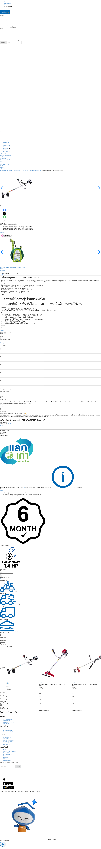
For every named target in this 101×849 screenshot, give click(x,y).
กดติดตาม (8, 332)
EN (5, 8)
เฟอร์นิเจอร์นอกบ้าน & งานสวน (6, 170)
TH (3, 8)
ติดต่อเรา (5, 758)
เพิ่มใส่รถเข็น (3, 578)
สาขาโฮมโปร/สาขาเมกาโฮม (9, 751)
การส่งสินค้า (6, 738)
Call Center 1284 (7, 760)
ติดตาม (18, 766)
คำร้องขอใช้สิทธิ (6, 744)
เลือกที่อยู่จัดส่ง (12, 27)
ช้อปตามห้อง (6, 141)
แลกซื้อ (1, 490)
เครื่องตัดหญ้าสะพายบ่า (26, 170)
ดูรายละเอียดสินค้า (43, 710)
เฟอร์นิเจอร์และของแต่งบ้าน (6, 156)
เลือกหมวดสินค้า (8, 138)
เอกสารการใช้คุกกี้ (7, 743)
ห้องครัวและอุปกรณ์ (4, 164)
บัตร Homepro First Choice (9, 731)
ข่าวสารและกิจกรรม (7, 754)
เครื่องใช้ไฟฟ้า (3, 154)
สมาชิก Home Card (7, 729)
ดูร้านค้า (2, 342)
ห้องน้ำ (1, 161)
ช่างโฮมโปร (6, 148)
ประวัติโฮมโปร (6, 749)
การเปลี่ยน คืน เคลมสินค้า (9, 722)
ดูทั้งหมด (2, 232)
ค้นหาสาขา (7, 4)
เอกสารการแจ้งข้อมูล (8, 741)
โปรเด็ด (5, 150)
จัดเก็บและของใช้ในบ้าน (5, 159)
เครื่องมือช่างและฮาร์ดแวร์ (6, 168)
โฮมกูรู (4, 147)
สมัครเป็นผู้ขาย (7, 3)
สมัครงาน (5, 755)
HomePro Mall (6, 144)
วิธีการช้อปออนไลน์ (7, 719)
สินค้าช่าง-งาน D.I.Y (7, 145)
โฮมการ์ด (6, 1)
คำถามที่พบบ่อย (6, 720)
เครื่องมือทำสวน (17, 170)
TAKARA (2, 418)
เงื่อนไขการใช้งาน (7, 737)
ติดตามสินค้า (6, 723)
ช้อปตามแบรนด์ (6, 142)
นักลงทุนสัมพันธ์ (6, 752)
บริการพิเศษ (5, 151)
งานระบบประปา (3, 162)
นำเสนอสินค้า (6, 757)
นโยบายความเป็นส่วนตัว (8, 740)
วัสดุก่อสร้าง (2, 167)
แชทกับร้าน (2, 344)
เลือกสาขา (16, 40)
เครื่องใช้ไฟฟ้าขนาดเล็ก (5, 155)
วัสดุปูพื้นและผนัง (4, 165)
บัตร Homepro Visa (7, 730)
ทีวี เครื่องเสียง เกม (4, 158)
